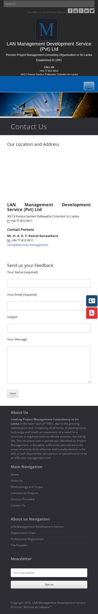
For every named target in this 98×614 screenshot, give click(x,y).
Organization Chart (23, 533)
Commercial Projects (24, 493)
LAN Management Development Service (37, 527)
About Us (17, 481)
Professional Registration (27, 539)
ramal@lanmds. (27, 245)
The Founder (19, 545)
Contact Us (18, 505)
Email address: (19, 565)
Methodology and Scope (27, 487)
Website (29, 607)
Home (15, 474)
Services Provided (22, 499)
